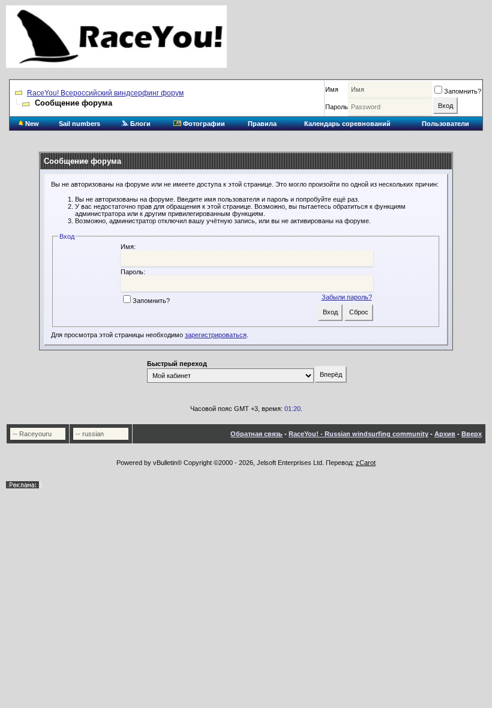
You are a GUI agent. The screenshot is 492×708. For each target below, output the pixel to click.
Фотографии (203, 123)
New (31, 123)
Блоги (139, 123)
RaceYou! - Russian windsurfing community (358, 433)
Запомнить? (462, 91)
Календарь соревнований (347, 123)
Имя (331, 89)
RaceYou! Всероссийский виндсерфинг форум (105, 93)
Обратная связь (256, 433)
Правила (262, 123)
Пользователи (445, 123)
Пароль (336, 106)
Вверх (471, 433)
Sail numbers (79, 123)
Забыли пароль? (347, 297)
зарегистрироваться (216, 334)
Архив (444, 433)
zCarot (366, 462)
